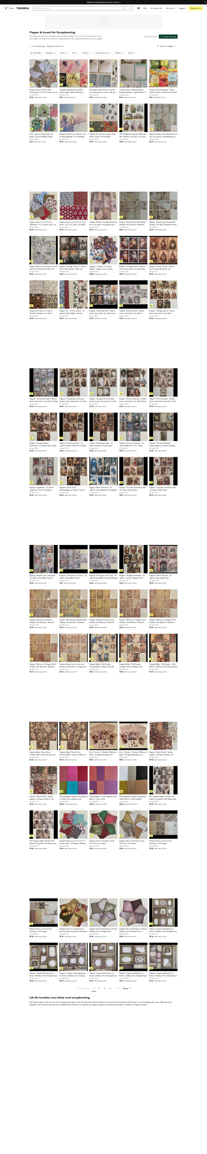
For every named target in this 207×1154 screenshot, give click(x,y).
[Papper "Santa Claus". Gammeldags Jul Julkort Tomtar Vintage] (73, 471)
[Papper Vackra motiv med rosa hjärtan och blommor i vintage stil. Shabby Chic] (73, 648)
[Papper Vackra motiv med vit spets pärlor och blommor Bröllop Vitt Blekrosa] (43, 250)
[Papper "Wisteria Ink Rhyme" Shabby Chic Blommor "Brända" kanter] (43, 603)
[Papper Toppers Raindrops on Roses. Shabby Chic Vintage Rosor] (163, 912)
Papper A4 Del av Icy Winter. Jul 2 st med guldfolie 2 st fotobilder (72, 135)
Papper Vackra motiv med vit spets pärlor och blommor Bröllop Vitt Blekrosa (43, 267)
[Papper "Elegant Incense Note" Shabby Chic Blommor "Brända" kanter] (103, 603)
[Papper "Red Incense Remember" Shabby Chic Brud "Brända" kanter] (163, 206)
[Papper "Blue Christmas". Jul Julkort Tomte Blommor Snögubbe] (103, 471)
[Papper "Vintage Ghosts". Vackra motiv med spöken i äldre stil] (73, 250)
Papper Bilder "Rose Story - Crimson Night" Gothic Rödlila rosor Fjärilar (73, 753)
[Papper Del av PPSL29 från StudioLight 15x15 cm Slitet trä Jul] (43, 73)
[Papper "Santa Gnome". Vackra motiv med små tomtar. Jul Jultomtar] (163, 250)
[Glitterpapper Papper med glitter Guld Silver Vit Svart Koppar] (133, 780)
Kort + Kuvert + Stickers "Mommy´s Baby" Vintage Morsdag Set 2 (133, 753)
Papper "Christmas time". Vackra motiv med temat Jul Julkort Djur (102, 312)
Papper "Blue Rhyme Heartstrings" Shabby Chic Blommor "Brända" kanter (73, 621)
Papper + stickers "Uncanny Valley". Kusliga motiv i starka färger (100, 267)
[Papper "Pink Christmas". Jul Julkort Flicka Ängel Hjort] (163, 559)
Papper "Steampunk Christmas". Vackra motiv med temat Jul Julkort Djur (73, 400)
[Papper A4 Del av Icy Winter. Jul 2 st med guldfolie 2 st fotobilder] (73, 118)
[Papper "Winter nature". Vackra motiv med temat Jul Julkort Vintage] (133, 294)
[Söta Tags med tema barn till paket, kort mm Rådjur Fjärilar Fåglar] (43, 118)
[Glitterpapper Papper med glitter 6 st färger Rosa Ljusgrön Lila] (73, 780)
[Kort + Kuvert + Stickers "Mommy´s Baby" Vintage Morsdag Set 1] (103, 736)
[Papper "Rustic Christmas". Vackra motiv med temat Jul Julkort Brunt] (133, 382)
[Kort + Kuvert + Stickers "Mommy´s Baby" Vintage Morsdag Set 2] (133, 736)
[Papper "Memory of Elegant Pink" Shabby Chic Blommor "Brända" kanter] (133, 603)
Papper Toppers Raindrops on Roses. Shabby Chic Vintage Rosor (163, 930)
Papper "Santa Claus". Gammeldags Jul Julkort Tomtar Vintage (72, 488)
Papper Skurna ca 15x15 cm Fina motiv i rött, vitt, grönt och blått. (72, 223)
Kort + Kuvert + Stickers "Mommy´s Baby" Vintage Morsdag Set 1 (103, 753)
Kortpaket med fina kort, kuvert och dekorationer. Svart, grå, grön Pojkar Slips (103, 91)
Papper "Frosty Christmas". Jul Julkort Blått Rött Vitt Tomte (131, 444)
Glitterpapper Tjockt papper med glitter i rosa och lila (102, 797)
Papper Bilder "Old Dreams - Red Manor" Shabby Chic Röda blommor (163, 665)
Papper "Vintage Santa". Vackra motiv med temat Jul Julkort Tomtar (162, 312)
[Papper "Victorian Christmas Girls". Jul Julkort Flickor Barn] (133, 471)
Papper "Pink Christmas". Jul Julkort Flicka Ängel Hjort (160, 576)
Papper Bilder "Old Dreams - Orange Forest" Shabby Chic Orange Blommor (130, 665)
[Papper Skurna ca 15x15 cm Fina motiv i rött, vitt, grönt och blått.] (73, 206)
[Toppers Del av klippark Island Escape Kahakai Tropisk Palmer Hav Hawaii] (133, 73)
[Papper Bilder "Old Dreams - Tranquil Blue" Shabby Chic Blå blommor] (103, 648)
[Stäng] (205, 2)
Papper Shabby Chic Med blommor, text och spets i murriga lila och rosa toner (103, 223)
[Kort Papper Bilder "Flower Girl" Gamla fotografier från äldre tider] (163, 780)
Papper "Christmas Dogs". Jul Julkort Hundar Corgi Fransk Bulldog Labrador (101, 444)
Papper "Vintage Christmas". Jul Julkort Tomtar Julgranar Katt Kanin (132, 576)
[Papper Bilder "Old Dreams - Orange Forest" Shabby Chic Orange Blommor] (133, 648)
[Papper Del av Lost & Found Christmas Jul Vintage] (163, 824)
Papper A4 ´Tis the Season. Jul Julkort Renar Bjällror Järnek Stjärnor (72, 312)
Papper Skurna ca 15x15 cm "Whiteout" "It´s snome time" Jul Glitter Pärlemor (42, 223)
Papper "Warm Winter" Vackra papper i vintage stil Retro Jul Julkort (161, 753)
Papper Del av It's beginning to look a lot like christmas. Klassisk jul (73, 930)
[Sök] (123, 8)
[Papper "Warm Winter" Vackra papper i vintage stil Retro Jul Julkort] (163, 736)
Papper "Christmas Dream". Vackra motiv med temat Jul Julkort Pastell (43, 400)
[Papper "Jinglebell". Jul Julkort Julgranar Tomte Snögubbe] (43, 471)
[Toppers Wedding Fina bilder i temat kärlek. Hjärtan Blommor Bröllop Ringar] (73, 73)
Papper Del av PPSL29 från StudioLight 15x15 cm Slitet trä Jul (43, 91)
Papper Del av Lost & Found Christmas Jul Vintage (160, 842)
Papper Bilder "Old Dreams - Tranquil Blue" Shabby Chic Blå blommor (101, 665)
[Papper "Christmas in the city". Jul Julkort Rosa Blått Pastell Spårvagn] (103, 559)
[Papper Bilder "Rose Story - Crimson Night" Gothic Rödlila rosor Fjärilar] (73, 736)
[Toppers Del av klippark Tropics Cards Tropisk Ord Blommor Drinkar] (163, 73)
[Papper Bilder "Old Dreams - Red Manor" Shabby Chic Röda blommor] (163, 648)
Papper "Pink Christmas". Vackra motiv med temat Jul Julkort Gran (162, 400)
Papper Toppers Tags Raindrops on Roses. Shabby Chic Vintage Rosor (72, 974)
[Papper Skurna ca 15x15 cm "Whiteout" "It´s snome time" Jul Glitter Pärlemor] (43, 206)
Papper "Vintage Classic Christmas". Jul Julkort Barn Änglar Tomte (43, 444)
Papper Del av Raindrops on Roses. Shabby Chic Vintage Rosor (103, 930)
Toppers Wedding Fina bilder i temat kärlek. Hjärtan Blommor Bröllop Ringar (71, 91)
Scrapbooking (39, 46)
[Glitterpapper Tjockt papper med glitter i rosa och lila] (103, 780)
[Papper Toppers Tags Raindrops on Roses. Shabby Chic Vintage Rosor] (73, 957)
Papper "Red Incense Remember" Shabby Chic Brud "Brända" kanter (163, 223)
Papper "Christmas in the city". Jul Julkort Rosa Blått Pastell (73, 576)
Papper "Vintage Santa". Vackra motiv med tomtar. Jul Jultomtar (132, 267)
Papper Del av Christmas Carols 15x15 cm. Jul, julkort (102, 842)
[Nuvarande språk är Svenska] (138, 8)
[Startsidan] (22, 8)
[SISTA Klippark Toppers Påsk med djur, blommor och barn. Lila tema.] (133, 118)
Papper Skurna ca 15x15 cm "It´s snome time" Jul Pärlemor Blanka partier (72, 842)
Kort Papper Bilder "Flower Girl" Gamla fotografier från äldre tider (162, 797)
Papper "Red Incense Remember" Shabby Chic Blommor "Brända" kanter (132, 223)
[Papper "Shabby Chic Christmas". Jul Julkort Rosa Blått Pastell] (43, 559)
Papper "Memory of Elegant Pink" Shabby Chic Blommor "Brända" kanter (132, 621)
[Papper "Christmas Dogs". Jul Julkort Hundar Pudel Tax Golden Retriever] (73, 427)
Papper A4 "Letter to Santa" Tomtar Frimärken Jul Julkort (40, 312)
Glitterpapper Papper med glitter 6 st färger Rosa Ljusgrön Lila (73, 797)
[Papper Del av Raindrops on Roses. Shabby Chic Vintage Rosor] (103, 912)
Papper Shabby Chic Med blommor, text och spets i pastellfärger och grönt (163, 135)
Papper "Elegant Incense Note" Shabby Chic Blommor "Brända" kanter (102, 621)
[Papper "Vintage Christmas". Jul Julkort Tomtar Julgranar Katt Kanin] (133, 559)
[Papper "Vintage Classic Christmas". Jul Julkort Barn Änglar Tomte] (43, 427)
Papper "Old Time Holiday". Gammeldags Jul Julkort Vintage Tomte (162, 444)
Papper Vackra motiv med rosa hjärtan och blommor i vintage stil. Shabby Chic (72, 665)
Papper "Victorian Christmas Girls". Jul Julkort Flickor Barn (133, 488)
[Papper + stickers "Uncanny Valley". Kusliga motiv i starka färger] (103, 250)
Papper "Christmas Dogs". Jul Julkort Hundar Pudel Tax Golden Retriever (72, 444)
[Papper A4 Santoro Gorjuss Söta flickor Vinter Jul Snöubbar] (103, 118)
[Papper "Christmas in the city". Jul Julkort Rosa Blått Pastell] (73, 559)
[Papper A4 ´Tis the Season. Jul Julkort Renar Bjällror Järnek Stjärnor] (73, 294)
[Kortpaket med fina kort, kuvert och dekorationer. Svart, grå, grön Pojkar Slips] (103, 73)
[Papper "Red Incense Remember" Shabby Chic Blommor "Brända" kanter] (133, 206)
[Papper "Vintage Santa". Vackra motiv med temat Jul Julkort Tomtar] (163, 294)
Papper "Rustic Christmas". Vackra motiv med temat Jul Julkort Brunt (133, 400)
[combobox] (79, 8)
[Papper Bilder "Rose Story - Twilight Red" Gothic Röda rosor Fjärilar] (43, 736)
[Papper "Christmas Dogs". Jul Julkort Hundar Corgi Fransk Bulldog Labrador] (103, 427)
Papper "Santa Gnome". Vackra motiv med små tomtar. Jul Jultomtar (161, 267)
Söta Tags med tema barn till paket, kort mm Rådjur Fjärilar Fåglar (41, 135)
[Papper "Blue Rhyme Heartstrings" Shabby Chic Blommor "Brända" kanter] (73, 603)
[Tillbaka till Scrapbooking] (30, 46)
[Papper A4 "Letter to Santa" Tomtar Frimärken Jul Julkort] (43, 294)
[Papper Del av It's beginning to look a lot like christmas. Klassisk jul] (73, 912)
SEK (145, 8)
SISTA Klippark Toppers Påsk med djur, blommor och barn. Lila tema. (132, 135)
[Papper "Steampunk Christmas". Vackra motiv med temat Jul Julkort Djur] (73, 382)
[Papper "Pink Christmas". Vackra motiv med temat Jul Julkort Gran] (163, 382)
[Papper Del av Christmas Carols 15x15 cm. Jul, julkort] (103, 824)
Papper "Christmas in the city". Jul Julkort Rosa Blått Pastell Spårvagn (103, 576)
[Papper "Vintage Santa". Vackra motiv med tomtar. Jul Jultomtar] (133, 250)
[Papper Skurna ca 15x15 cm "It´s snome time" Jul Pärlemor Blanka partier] (73, 824)
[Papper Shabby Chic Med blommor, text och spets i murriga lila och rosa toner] (103, 206)
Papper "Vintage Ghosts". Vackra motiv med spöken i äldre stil (72, 267)
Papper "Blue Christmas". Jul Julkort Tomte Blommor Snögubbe (103, 488)
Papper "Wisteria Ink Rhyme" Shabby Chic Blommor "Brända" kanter (41, 621)
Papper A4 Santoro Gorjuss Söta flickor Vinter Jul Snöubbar (102, 135)
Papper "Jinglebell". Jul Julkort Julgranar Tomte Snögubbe (41, 488)
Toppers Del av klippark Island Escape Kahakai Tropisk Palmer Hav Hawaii (133, 91)
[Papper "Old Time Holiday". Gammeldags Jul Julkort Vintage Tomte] (163, 427)
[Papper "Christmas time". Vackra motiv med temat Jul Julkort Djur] (103, 294)
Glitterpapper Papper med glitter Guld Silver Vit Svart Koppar (132, 797)
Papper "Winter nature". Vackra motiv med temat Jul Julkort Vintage (131, 312)
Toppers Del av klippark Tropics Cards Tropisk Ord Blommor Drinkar (163, 91)
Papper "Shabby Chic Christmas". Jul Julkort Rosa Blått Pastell (42, 576)
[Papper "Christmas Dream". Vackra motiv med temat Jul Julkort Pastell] (43, 382)
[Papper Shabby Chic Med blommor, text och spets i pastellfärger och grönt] (163, 118)
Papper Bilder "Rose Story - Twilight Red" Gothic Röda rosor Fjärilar (42, 753)
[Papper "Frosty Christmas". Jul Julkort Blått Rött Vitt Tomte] (133, 427)
